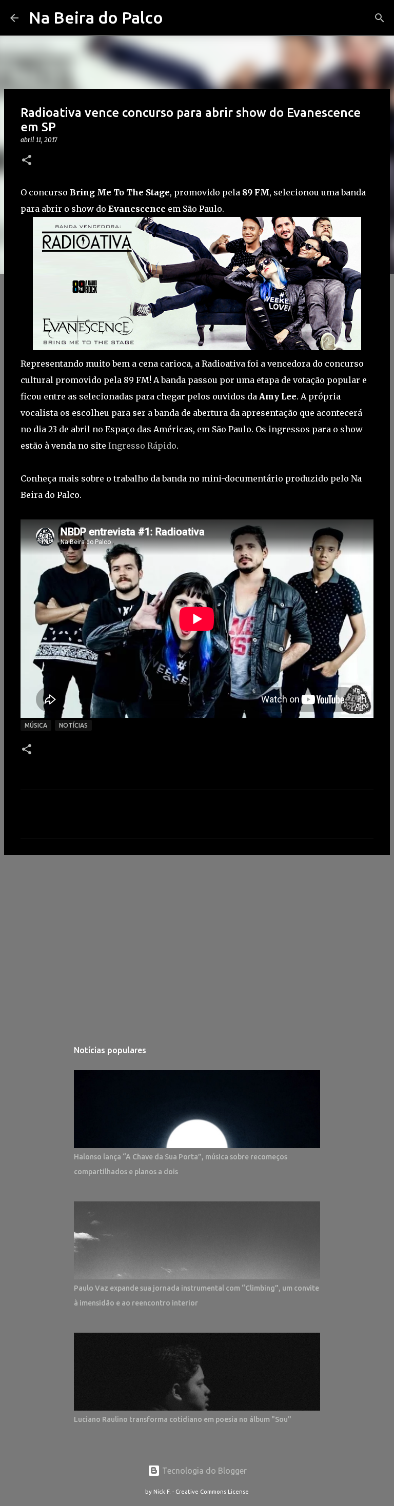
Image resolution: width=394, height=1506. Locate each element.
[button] (27, 161)
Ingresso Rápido (142, 445)
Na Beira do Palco (96, 17)
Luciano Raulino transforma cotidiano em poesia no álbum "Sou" (182, 1419)
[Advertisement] (197, 942)
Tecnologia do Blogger (203, 1470)
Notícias (73, 725)
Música (36, 725)
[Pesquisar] (379, 18)
